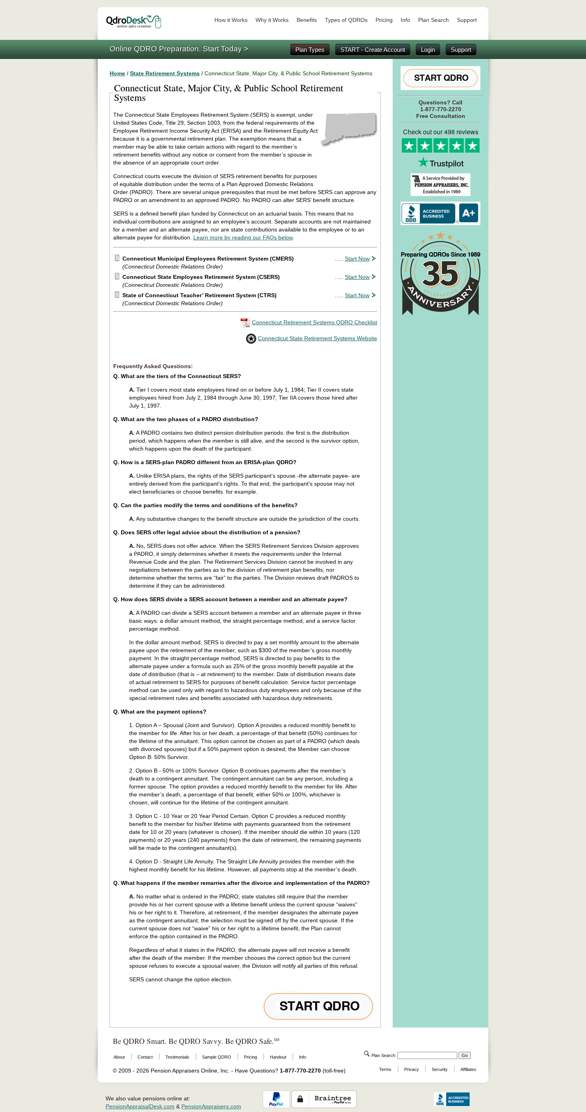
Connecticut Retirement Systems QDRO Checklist (314, 322)
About (119, 1057)
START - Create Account (372, 49)
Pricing (384, 20)
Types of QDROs (346, 20)
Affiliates (468, 1069)
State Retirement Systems (165, 73)
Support (467, 20)
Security (440, 1069)
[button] (412, 1099)
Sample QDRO (216, 1057)
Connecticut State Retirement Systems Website (317, 338)
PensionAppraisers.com (211, 1106)
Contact (145, 1057)
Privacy (411, 1069)
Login (428, 49)
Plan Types (309, 49)
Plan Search (433, 20)
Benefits (307, 20)
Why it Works (272, 20)
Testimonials (177, 1057)
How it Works (231, 20)
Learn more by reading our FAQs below (243, 237)
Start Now (357, 258)
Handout (278, 1057)
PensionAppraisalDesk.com (140, 1106)
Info (405, 20)
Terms (385, 1069)
